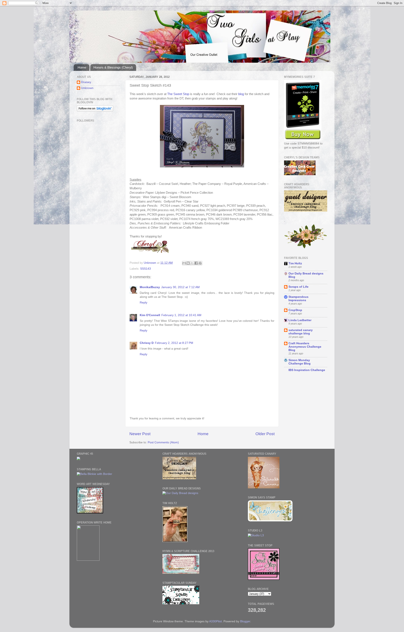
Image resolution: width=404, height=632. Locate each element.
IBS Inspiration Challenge (306, 370)
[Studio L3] (256, 535)
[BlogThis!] (188, 263)
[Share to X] (192, 263)
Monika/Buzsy (150, 287)
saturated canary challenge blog (300, 332)
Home (82, 67)
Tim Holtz (295, 263)
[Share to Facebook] (196, 263)
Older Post (265, 434)
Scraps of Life (298, 286)
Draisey (86, 82)
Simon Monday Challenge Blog (299, 362)
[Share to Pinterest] (200, 263)
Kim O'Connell (150, 315)
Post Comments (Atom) (163, 442)
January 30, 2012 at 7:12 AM (180, 287)
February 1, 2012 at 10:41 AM (181, 315)
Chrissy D (147, 342)
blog (241, 94)
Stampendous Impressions (298, 298)
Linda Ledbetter (299, 320)
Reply (143, 302)
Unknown (87, 88)
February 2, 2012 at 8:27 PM (174, 342)
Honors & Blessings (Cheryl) (113, 67)
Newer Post (139, 434)
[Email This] (184, 263)
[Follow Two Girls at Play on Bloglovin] (95, 110)
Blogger (245, 621)
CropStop (295, 310)
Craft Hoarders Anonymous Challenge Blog (304, 347)
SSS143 (145, 268)
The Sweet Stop (178, 94)
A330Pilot (215, 621)
